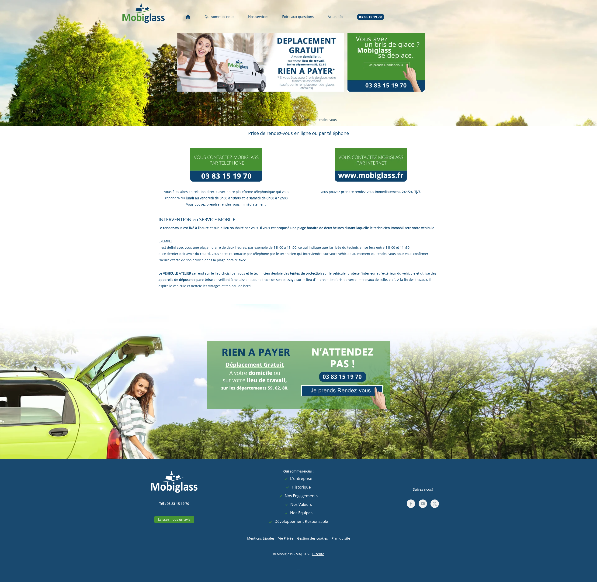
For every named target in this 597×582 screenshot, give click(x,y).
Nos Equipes (301, 512)
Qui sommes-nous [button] (219, 16)
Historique (301, 487)
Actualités (335, 16)
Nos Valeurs (301, 504)
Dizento (318, 554)
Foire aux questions (298, 16)
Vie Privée (285, 538)
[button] (298, 570)
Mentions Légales (260, 538)
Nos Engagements (301, 495)
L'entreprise (301, 478)
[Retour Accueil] (143, 16)
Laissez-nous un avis (174, 519)
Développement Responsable (301, 521)
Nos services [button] (258, 16)
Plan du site (341, 538)
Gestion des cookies (312, 538)
